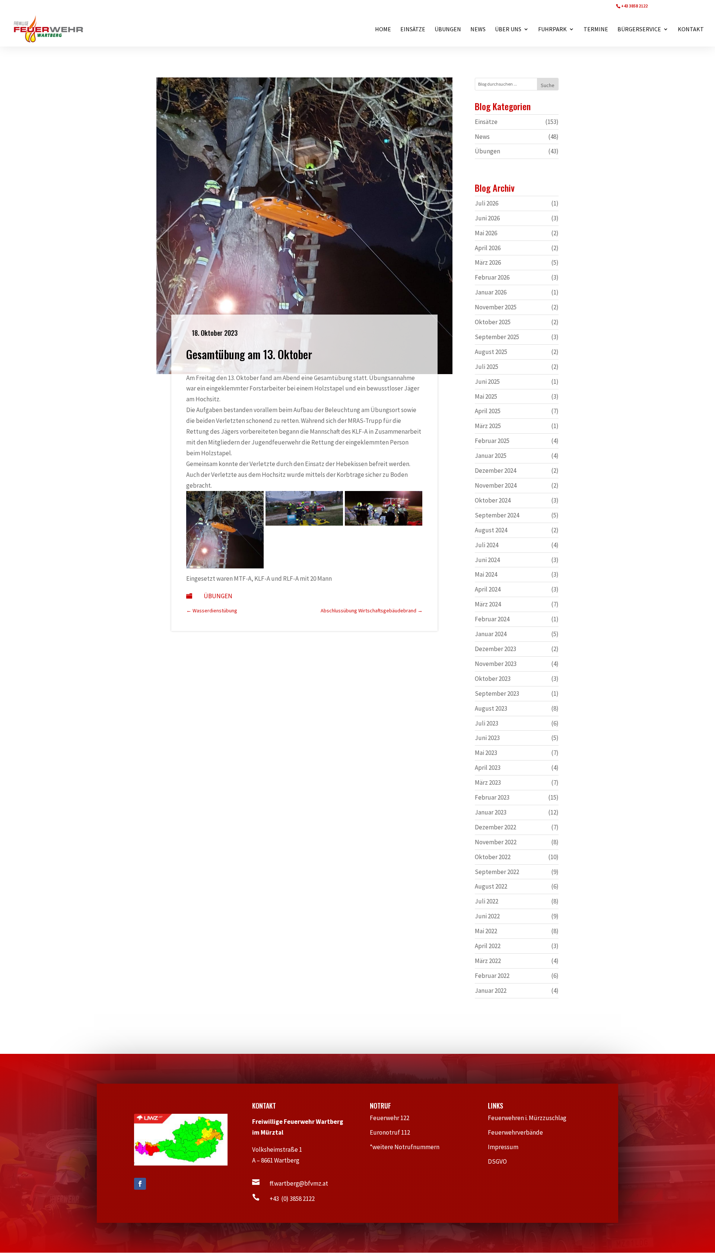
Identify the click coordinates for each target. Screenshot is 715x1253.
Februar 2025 (492, 441)
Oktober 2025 (493, 322)
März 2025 (488, 426)
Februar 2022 (492, 976)
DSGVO (501, 1161)
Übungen (218, 596)
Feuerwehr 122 (393, 1118)
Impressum (506, 1147)
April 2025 (487, 411)
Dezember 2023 (495, 649)
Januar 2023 (490, 812)
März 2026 (488, 262)
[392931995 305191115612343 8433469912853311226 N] (383, 523)
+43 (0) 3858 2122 (292, 1199)
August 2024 (491, 530)
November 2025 (496, 307)
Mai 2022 (486, 931)
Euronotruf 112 (393, 1132)
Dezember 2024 (495, 470)
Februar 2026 (492, 277)
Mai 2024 (486, 574)
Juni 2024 (487, 560)
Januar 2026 (490, 292)
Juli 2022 (486, 901)
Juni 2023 (487, 738)
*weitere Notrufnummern (408, 1147)
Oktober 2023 (493, 679)
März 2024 (488, 604)
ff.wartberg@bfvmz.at (299, 1183)
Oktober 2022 (493, 857)
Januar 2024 (490, 634)
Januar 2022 (490, 990)
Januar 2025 (490, 456)
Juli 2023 (486, 723)
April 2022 (487, 946)
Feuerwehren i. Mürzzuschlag (530, 1118)
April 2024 (487, 589)
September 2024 (497, 515)
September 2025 (497, 337)
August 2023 (491, 708)
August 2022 (491, 886)
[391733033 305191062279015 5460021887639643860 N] (304, 523)
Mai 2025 (486, 396)
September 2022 (497, 872)
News (482, 137)
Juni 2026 (487, 218)
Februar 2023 (492, 797)
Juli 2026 (486, 203)
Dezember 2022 (495, 827)
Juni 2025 (487, 381)
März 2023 (488, 782)
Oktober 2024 (493, 500)
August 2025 (491, 352)
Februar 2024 (492, 619)
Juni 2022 (487, 916)
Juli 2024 (486, 545)
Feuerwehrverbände (519, 1132)
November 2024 (496, 485)
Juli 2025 (486, 367)
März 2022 (488, 961)
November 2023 (496, 664)
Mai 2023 (486, 753)
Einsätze (486, 122)
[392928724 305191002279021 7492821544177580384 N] (225, 566)
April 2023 (487, 767)
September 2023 (497, 693)
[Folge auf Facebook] (140, 1184)
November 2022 (496, 842)
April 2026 (487, 248)
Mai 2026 (486, 233)
